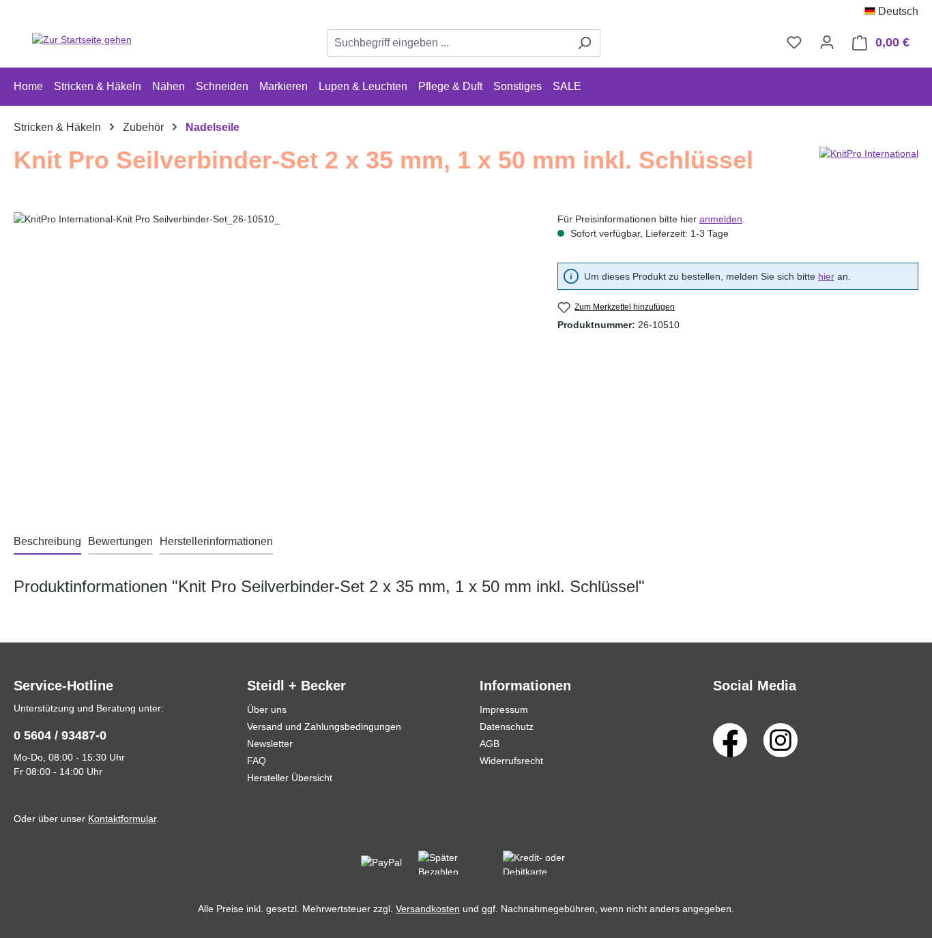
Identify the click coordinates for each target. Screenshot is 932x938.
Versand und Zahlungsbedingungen (324, 726)
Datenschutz (507, 726)
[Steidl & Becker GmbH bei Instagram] (780, 739)
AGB (489, 743)
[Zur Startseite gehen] (82, 40)
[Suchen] (584, 43)
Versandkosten (428, 908)
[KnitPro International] (868, 166)
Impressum (504, 709)
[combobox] (448, 43)
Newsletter (270, 743)
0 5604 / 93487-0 (60, 735)
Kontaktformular (122, 818)
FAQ (256, 760)
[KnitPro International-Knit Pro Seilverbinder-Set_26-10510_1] (271, 358)
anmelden (720, 219)
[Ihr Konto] (827, 42)
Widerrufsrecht (511, 760)
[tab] (47, 542)
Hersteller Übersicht (289, 777)
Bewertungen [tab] (120, 541)
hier (826, 276)
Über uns (267, 709)
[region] (272, 358)
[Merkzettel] (794, 42)
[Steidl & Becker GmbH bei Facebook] (730, 739)
